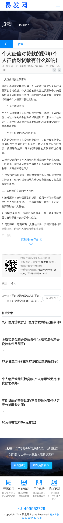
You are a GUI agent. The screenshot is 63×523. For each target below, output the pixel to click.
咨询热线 (19, 465)
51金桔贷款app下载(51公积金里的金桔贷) (35, 300)
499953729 (34, 508)
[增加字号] (54, 70)
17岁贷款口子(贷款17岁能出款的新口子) (30, 361)
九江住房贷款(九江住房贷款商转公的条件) (31, 322)
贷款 (51, 66)
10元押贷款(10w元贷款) (19, 422)
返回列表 (51, 298)
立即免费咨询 (41, 465)
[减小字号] (59, 70)
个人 (13, 283)
